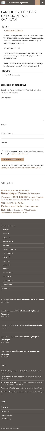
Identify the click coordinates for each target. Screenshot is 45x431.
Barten (27, 190)
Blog (33, 193)
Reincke (34, 206)
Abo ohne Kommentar (19, 154)
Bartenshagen (9, 193)
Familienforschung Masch (17, 2)
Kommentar (6, 98)
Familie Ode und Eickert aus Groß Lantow (28, 299)
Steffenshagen (8, 276)
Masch (37, 200)
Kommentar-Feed (7, 415)
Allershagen (14, 190)
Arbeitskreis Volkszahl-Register (11, 392)
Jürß (10, 200)
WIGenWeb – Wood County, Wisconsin (13, 382)
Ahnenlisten (5, 190)
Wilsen (24, 213)
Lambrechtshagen (9, 249)
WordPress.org (6, 419)
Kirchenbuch (24, 200)
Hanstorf (6, 237)
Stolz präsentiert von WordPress (10, 428)
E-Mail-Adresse (7, 133)
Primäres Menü (42, 2)
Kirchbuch (16, 200)
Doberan (5, 197)
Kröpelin (6, 245)
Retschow (6, 265)
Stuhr (22, 210)
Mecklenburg (7, 203)
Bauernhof (24, 193)
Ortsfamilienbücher (8, 226)
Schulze (17, 210)
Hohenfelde (39, 197)
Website (4, 142)
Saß (13, 210)
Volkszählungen (30, 210)
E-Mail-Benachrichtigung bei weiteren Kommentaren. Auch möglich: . (22, 152)
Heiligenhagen (8, 241)
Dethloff (37, 193)
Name (3, 125)
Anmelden (4, 407)
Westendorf (16, 213)
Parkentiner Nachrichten (15, 206)
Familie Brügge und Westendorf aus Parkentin (24, 325)
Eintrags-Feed (5, 411)
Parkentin (19, 202)
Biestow (6, 230)
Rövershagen (7, 273)
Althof (21, 190)
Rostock (6, 209)
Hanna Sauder (19, 196)
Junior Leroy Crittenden (14, 30)
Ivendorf (4, 199)
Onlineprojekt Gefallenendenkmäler (12, 376)
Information (5, 288)
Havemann (32, 197)
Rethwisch (6, 261)
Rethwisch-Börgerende (8, 371)
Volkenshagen (8, 280)
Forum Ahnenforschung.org (10, 388)
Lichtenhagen (8, 253)
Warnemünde (6, 212)
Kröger (32, 200)
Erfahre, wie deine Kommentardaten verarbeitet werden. (21, 168)
